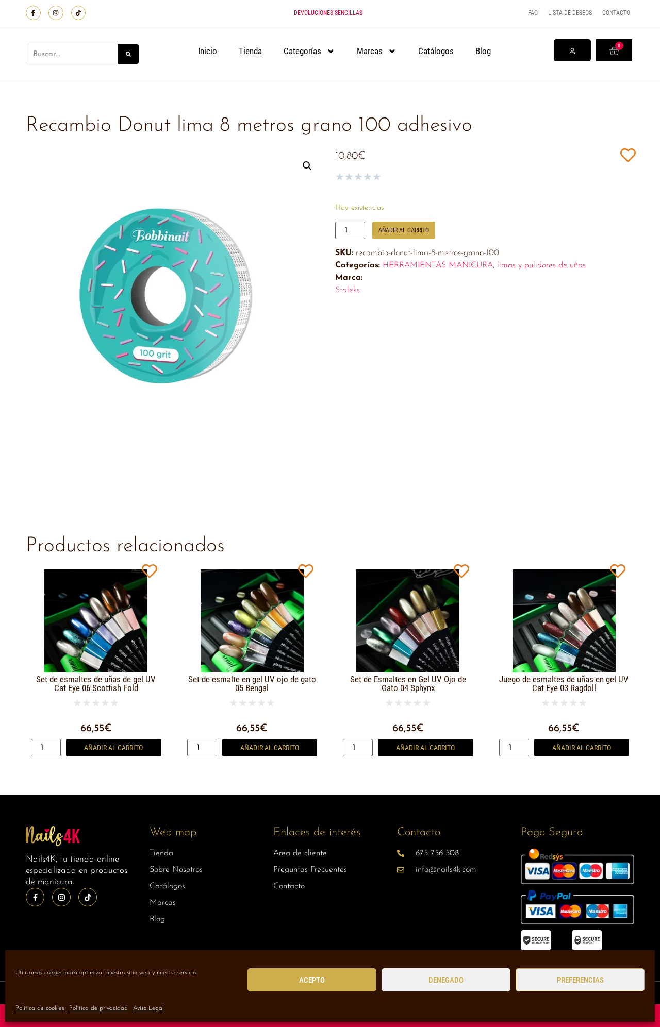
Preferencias (580, 980)
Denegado (446, 980)
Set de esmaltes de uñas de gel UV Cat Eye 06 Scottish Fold (96, 683)
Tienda (250, 51)
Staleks (347, 290)
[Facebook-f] (33, 13)
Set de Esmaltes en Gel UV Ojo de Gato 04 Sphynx (408, 683)
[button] (307, 166)
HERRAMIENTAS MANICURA (438, 265)
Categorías (302, 51)
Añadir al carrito (403, 230)
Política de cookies (39, 1008)
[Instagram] (55, 13)
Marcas (370, 51)
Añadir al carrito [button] (113, 748)
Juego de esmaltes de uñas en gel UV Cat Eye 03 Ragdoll (564, 683)
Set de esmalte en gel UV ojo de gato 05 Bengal (252, 683)
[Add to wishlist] (627, 154)
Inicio (207, 51)
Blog (483, 51)
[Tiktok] (78, 13)
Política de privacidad (98, 1008)
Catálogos (436, 51)
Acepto (312, 980)
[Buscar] (128, 54)
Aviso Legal (148, 1008)
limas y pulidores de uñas (541, 265)
